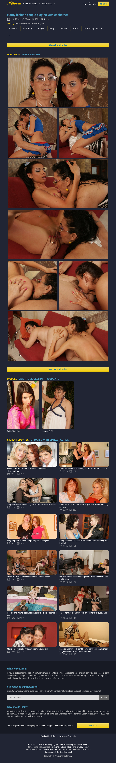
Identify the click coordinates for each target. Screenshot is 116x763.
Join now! (93, 726)
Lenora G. (46, 431)
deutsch (63, 736)
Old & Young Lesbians (93, 28)
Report (47, 19)
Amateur (13, 28)
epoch (42, 726)
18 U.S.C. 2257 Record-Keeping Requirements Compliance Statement (58, 744)
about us (11, 726)
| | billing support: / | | (40, 726)
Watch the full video (58, 45)
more (36, 4)
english (43, 736)
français (72, 736)
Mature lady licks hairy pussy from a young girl (27, 649)
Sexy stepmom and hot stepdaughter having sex (28, 541)
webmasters (60, 726)
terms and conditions (63, 747)
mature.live (48, 4)
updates (27, 4)
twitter (70, 726)
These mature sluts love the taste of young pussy (28, 577)
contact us (20, 726)
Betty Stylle (12, 431)
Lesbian (63, 28)
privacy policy (83, 747)
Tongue (40, 28)
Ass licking (27, 28)
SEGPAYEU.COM (51, 749)
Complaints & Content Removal (58, 752)
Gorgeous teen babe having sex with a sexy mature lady (31, 504)
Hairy (52, 28)
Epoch (38, 749)
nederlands (53, 736)
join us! (103, 4)
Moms (75, 28)
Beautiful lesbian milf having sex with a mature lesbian (83, 468)
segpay (50, 726)
